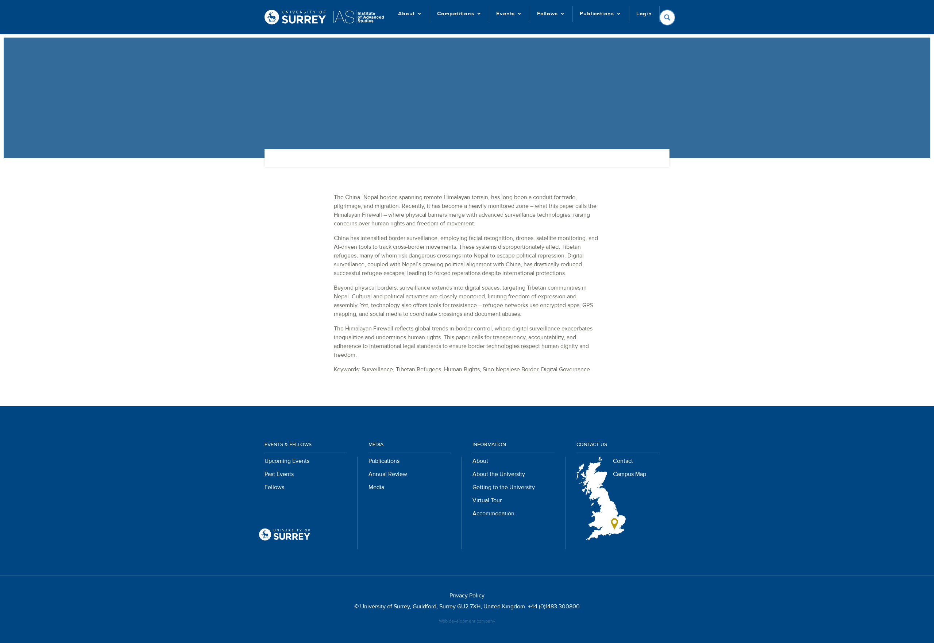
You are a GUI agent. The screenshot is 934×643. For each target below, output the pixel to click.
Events (505, 13)
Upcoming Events (287, 461)
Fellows (547, 13)
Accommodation (493, 513)
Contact (623, 461)
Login (644, 13)
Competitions (455, 13)
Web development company (467, 621)
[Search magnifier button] (667, 17)
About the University (498, 474)
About (406, 13)
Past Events (279, 474)
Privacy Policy (467, 595)
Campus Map (629, 474)
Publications (597, 13)
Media (376, 487)
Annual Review (387, 474)
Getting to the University (503, 487)
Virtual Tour (487, 500)
